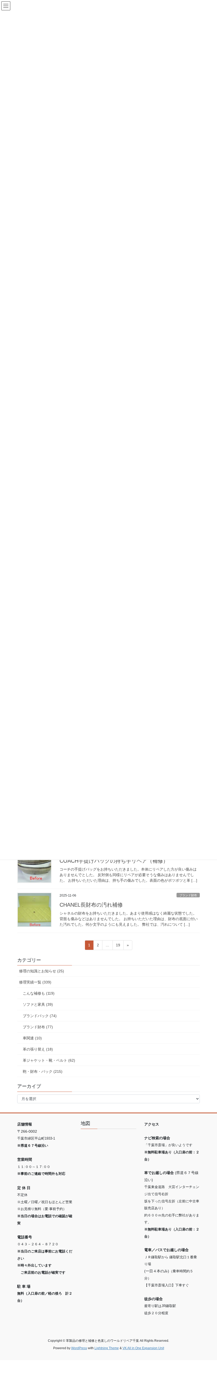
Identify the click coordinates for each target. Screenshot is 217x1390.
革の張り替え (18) (38, 1049)
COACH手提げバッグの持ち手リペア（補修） (114, 861)
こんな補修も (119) (39, 993)
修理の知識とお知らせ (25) (41, 971)
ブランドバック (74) (40, 1016)
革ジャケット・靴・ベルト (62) (49, 1060)
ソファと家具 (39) (38, 1004)
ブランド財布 (188, 895)
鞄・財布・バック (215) (42, 1071)
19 (118, 946)
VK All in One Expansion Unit (143, 1348)
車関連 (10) (32, 1038)
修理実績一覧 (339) (35, 982)
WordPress (79, 1348)
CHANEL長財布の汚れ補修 (91, 905)
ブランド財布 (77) (38, 1027)
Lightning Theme (106, 1348)
